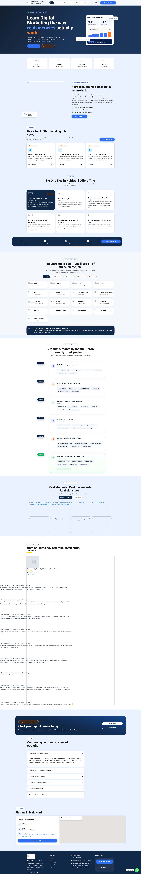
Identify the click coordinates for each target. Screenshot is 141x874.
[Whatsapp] (137, 870)
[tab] (46, 276)
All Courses (67, 2)
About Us (76, 2)
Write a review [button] (31, 574)
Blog (59, 2)
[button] (28, 722)
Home (51, 2)
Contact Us (85, 2)
